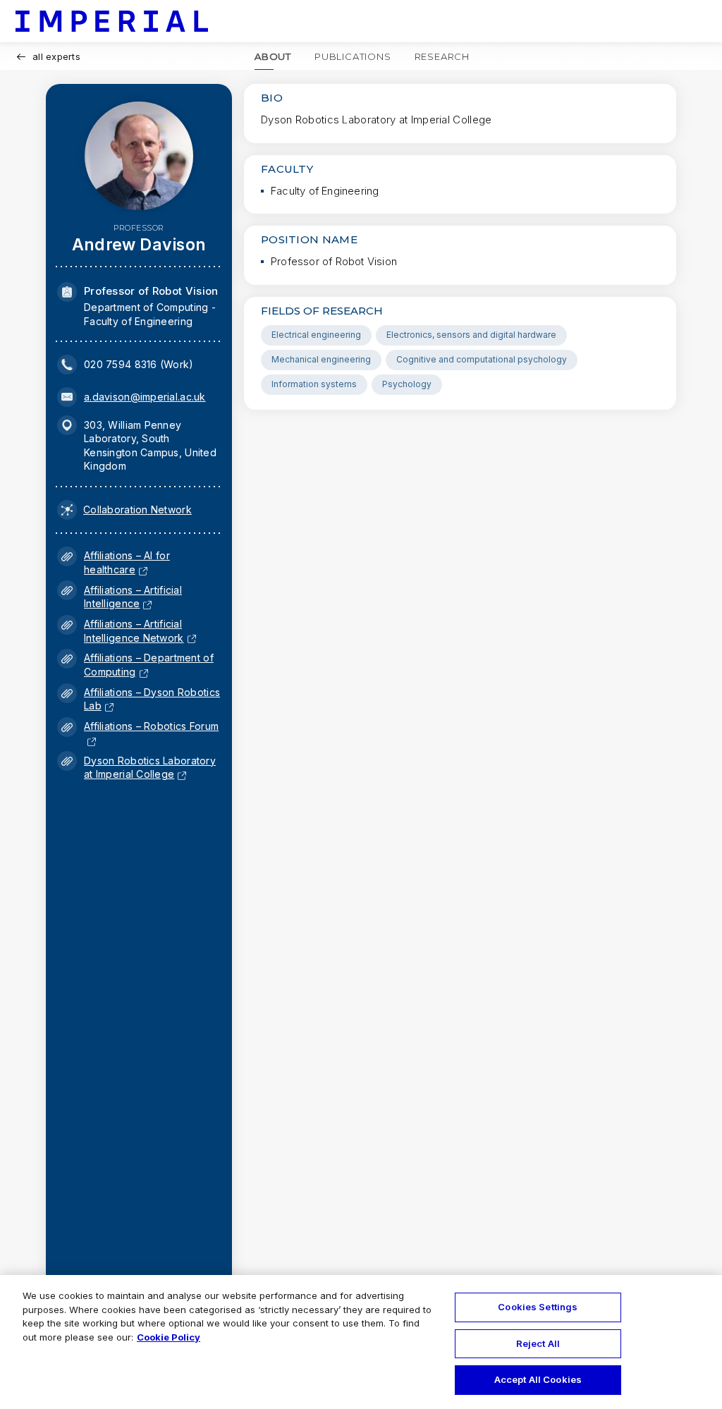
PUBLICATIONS (352, 56)
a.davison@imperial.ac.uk (145, 397)
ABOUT (273, 56)
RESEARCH (442, 56)
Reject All (538, 1343)
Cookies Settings (537, 1306)
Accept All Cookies (538, 1379)
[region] (361, 1342)
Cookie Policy (168, 1337)
